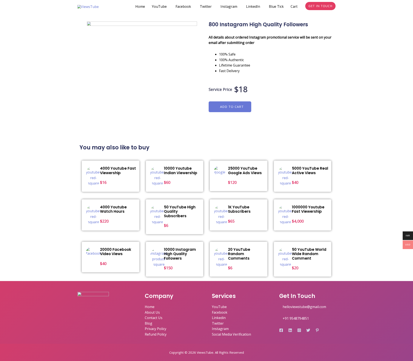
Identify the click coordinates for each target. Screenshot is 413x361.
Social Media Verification (231, 334)
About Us (152, 312)
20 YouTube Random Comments (239, 254)
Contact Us (153, 317)
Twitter (206, 6)
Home (140, 6)
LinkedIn (253, 6)
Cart (294, 6)
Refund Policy (155, 334)
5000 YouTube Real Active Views (310, 170)
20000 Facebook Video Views (115, 251)
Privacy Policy (155, 328)
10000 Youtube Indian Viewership (180, 170)
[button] (230, 106)
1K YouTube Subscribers (239, 209)
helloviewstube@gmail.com (304, 306)
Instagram (228, 6)
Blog (148, 323)
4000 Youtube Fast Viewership (118, 170)
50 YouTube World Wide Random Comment (309, 254)
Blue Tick (276, 6)
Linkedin (219, 317)
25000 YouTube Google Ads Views (245, 170)
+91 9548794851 (296, 318)
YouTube (159, 6)
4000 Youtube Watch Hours (113, 209)
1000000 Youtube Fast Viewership (308, 209)
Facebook (183, 6)
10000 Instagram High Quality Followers (180, 254)
